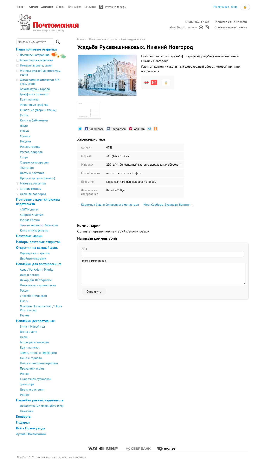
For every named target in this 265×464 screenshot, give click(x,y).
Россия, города (30, 147)
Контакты (90, 7)
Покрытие (87, 182)
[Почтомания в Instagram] (206, 27)
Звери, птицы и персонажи (38, 353)
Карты (24, 115)
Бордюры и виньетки (34, 342)
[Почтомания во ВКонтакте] (200, 27)
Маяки (24, 131)
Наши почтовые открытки (36, 49)
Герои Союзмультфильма (36, 60)
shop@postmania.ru (183, 27)
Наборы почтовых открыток (38, 241)
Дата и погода (29, 275)
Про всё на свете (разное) (37, 178)
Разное (24, 315)
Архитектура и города (35, 89)
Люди (24, 126)
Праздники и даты (32, 368)
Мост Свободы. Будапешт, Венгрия (167, 204)
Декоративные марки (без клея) (41, 406)
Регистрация (221, 7)
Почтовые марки (29, 236)
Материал (87, 164)
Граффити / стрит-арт (34, 94)
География (74, 7)
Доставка (47, 7)
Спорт (24, 157)
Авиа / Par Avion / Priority (36, 269)
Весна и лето (28, 332)
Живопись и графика (34, 105)
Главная (81, 39)
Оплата (33, 7)
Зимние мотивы (31, 188)
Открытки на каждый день (37, 247)
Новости (21, 7)
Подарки (23, 422)
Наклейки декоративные (35, 321)
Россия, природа (31, 152)
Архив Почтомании (31, 434)
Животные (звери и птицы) (38, 110)
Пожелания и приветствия (38, 285)
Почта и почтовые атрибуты (39, 363)
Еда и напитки (30, 99)
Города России (30, 220)
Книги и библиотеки (34, 120)
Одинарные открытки (35, 253)
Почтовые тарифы (115, 7)
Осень (24, 337)
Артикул (86, 147)
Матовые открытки (33, 183)
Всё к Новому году (30, 428)
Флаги (24, 301)
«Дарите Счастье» (32, 215)
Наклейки (26, 411)
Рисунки (25, 141)
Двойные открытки (33, 258)
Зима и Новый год (32, 326)
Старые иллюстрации (34, 162)
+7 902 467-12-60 (196, 22)
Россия (24, 290)
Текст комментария (94, 261)
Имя (84, 248)
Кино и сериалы (31, 358)
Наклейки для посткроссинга (38, 264)
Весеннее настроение (34, 55)
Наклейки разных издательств (39, 400)
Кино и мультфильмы (34, 230)
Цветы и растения (32, 173)
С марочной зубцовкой (35, 379)
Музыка (25, 136)
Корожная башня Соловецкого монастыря (110, 204)
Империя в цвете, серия (36, 65)
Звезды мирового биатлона (39, 225)
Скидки (60, 7)
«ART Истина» (29, 209)
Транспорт (27, 168)
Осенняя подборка (33, 194)
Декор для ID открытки (36, 280)
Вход (234, 7)
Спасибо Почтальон (33, 296)
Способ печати (90, 173)
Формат (86, 156)
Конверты (23, 416)
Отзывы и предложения (230, 27)
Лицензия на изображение (89, 192)
